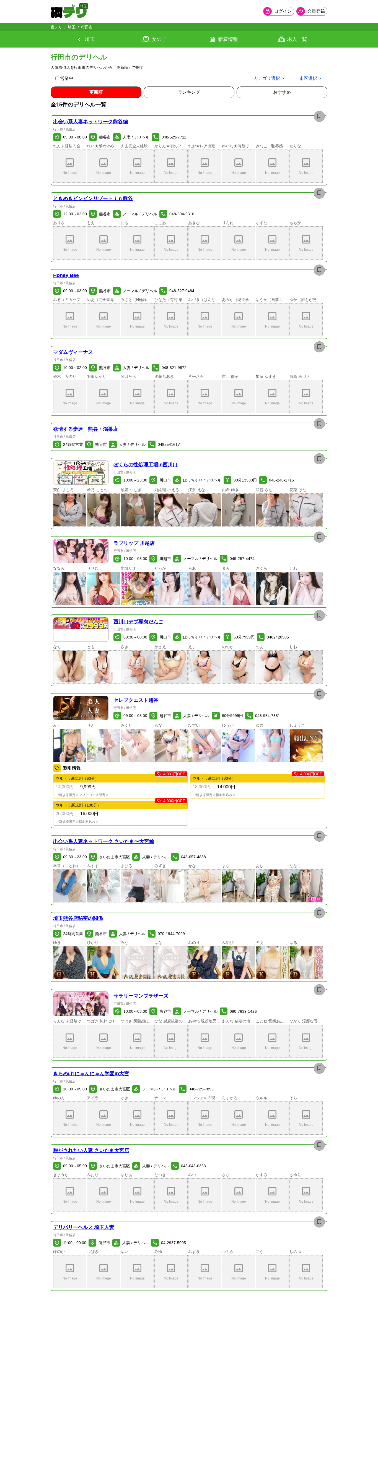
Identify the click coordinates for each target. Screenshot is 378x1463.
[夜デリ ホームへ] (69, 11)
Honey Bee (66, 275)
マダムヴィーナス (73, 352)
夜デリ (56, 27)
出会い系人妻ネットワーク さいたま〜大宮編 (103, 841)
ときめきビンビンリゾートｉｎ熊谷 (93, 198)
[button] (69, 166)
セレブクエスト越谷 (135, 700)
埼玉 (72, 27)
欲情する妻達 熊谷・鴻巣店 (85, 429)
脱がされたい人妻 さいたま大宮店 (91, 1150)
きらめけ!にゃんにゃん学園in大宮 (91, 1073)
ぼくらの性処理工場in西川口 (145, 464)
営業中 (66, 78)
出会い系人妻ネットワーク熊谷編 (90, 121)
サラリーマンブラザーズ (140, 996)
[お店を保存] (319, 116)
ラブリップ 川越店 (134, 543)
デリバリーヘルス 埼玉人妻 (83, 1227)
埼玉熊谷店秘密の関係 (78, 918)
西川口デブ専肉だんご (138, 621)
